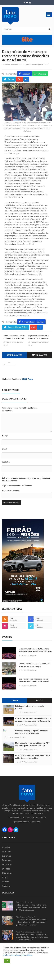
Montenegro (21, 917)
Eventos (6, 868)
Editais (5, 881)
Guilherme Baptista (36, 65)
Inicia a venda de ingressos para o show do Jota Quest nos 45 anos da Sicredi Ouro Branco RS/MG (34, 681)
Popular (14, 700)
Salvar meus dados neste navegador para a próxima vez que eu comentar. (26, 479)
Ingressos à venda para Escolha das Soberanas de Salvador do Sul (38, 338)
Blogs (4, 877)
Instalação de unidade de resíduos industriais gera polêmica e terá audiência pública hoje (31, 922)
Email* (4, 449)
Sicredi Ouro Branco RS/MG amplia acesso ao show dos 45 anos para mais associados (35, 651)
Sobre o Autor (14, 355)
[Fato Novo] (10, 15)
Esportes (6, 856)
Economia (6, 860)
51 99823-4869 (25, 817)
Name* (5, 436)
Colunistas (7, 873)
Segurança (7, 864)
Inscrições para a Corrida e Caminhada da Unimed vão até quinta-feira (14, 338)
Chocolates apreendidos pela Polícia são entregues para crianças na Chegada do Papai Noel (33, 721)
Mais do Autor (39, 355)
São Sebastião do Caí (33, 932)
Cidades (6, 847)
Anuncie (6, 886)
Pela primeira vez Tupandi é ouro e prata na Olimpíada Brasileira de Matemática (31, 907)
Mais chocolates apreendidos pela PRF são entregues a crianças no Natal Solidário (32, 746)
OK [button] (7, 961)
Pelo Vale (6, 851)
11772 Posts (27, 379)
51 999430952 (39, 817)
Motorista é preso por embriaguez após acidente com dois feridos (32, 756)
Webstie (6, 462)
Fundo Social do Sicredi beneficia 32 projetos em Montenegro (34, 665)
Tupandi (28, 902)
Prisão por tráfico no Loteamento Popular (29, 707)
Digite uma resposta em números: (17, 486)
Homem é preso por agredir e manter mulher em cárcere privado (31, 732)
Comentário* (7, 410)
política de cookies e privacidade (17, 955)
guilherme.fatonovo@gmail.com (27, 821)
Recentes (39, 700)
